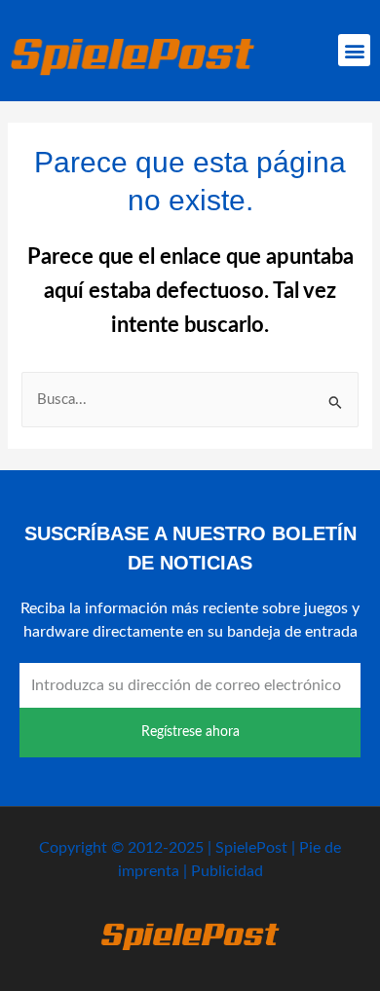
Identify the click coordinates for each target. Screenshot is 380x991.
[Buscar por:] (189, 399)
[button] (354, 50)
